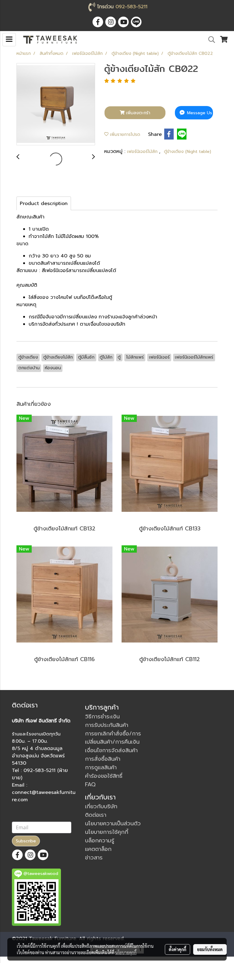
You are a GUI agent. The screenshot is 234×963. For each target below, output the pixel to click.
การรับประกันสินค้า (106, 725)
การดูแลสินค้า (101, 767)
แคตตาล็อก (98, 849)
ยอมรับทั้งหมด (210, 949)
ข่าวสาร (94, 857)
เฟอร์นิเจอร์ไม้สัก (143, 151)
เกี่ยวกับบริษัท (101, 806)
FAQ (90, 784)
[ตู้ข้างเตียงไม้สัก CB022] (56, 104)
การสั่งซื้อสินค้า (102, 759)
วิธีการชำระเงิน (102, 716)
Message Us (199, 113)
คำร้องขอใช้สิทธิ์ (103, 776)
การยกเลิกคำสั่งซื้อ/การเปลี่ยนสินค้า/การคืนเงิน (113, 737)
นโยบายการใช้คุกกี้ (106, 832)
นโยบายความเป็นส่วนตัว (113, 823)
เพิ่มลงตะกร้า (137, 113)
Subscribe (26, 841)
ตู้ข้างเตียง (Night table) (187, 151)
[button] (210, 39)
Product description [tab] (44, 203)
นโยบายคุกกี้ (125, 952)
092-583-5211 (131, 6)
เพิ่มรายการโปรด (124, 134)
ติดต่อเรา (95, 815)
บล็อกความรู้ (99, 840)
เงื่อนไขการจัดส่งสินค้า (111, 750)
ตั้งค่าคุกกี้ (177, 949)
